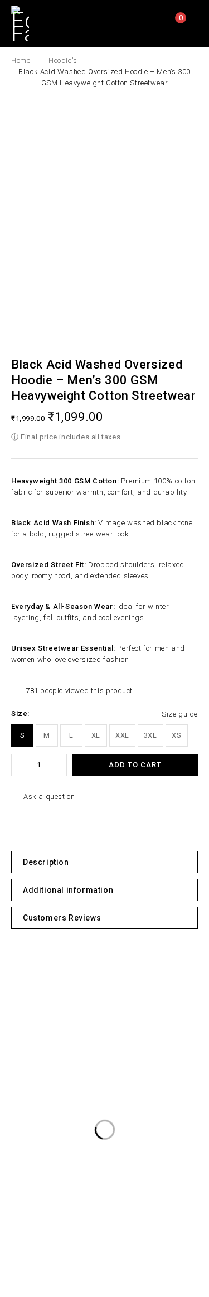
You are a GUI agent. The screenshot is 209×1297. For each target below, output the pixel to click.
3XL (150, 735)
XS (176, 735)
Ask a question (49, 796)
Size (19, 713)
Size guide (180, 714)
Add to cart (135, 765)
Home (20, 60)
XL (95, 735)
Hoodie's (62, 60)
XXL (122, 735)
